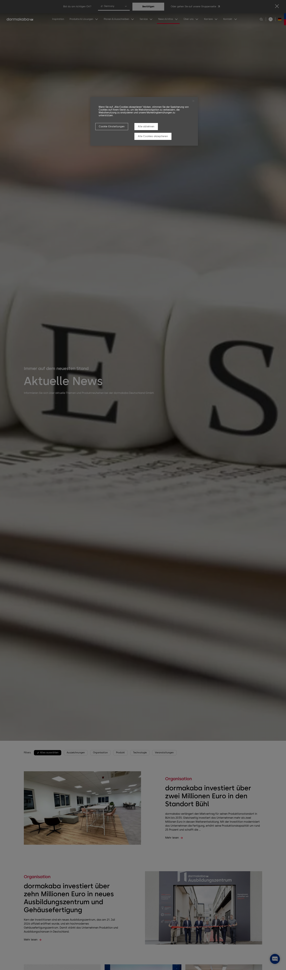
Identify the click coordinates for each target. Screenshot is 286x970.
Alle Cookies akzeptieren (153, 136)
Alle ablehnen (146, 126)
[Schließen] (193, 101)
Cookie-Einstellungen (112, 126)
